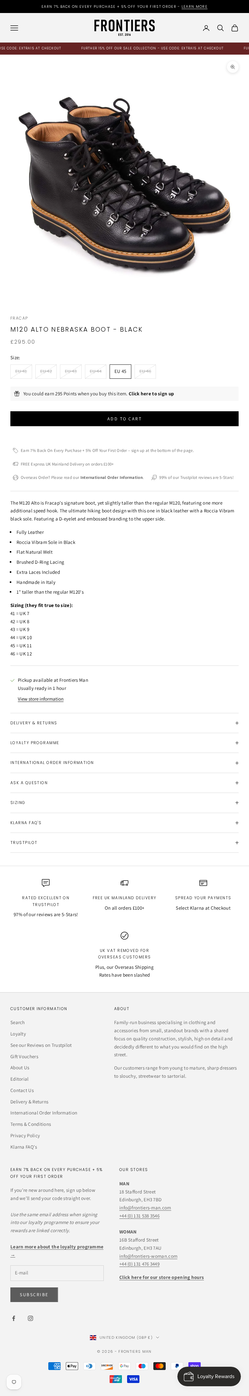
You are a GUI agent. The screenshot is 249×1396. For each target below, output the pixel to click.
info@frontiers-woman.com (148, 1256)
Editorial (19, 1079)
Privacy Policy (25, 1135)
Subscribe (177, 1368)
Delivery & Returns (29, 1102)
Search (17, 1022)
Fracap (19, 318)
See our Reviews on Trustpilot (41, 1045)
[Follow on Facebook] (13, 1318)
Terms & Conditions (30, 1124)
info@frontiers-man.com (145, 1208)
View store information (41, 699)
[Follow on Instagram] (30, 1318)
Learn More (195, 6)
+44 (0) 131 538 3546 (139, 1216)
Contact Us (22, 1090)
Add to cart (124, 419)
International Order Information (43, 1113)
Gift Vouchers (24, 1056)
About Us (19, 1067)
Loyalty (18, 1034)
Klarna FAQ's (23, 1147)
